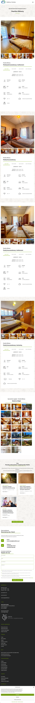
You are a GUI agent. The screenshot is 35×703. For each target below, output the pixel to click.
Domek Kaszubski (4, 667)
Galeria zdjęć (3, 643)
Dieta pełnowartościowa (5, 654)
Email (2, 558)
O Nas (2, 637)
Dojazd (2, 640)
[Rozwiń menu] (33, 2)
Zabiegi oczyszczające (5, 681)
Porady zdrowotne (6, 485)
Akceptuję (17, 694)
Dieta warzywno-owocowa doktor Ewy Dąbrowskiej (10, 652)
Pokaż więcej (5, 491)
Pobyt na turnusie (4, 631)
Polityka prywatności (20, 701)
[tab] (6, 69)
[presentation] (9, 478)
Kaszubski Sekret (4, 668)
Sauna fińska (3, 679)
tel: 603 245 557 (4, 595)
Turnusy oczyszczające (5, 630)
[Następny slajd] (33, 37)
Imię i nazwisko (3, 555)
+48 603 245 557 (11, 547)
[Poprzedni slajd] (1, 37)
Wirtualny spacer (4, 644)
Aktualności (4, 508)
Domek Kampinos (4, 665)
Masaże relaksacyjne (4, 678)
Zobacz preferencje (17, 699)
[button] (33, 687)
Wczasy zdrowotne (4, 627)
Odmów (17, 697)
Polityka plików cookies (14, 701)
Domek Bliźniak (3, 662)
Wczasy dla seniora (4, 628)
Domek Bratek (3, 664)
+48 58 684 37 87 (11, 545)
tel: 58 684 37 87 (4, 592)
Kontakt (2, 646)
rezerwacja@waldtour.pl (13, 541)
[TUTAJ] (32, 577)
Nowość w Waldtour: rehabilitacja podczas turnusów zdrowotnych (8, 511)
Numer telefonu (3, 561)
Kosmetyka (3, 676)
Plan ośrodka (3, 638)
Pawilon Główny (4, 670)
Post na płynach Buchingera (6, 655)
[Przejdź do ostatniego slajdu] (1, 222)
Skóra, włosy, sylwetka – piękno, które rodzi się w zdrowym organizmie (25, 488)
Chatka (2, 661)
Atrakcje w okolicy (4, 641)
